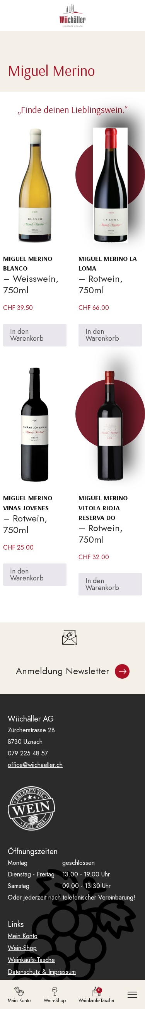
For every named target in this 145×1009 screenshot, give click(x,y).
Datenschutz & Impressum (42, 971)
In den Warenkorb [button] (27, 334)
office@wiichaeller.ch (35, 764)
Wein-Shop (22, 947)
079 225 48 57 (28, 753)
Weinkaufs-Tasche (31, 959)
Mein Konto (23, 936)
